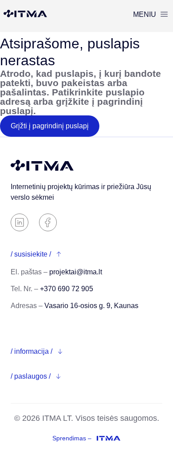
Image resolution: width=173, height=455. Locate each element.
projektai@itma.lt (75, 272)
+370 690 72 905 (66, 289)
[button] (150, 14)
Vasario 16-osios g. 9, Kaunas (91, 305)
